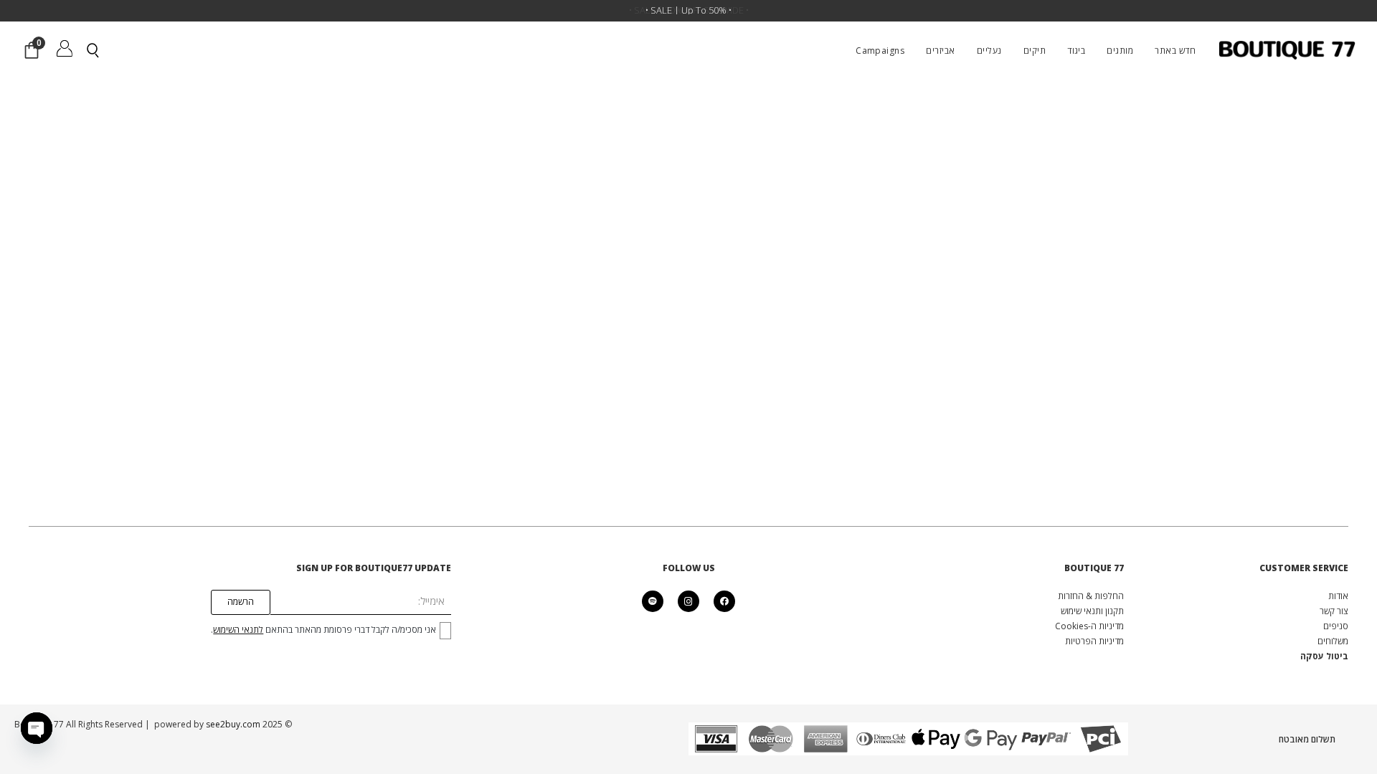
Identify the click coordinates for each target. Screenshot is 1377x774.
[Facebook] (724, 601)
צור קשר (1334, 611)
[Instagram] (688, 601)
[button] (1099, 50)
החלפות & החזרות (1091, 596)
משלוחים (1332, 641)
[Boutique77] (1287, 50)
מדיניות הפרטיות (1094, 641)
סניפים (1335, 626)
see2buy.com (232, 724)
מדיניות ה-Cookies (1089, 626)
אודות (1338, 596)
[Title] (652, 601)
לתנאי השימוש (238, 630)
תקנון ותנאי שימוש (1092, 611)
